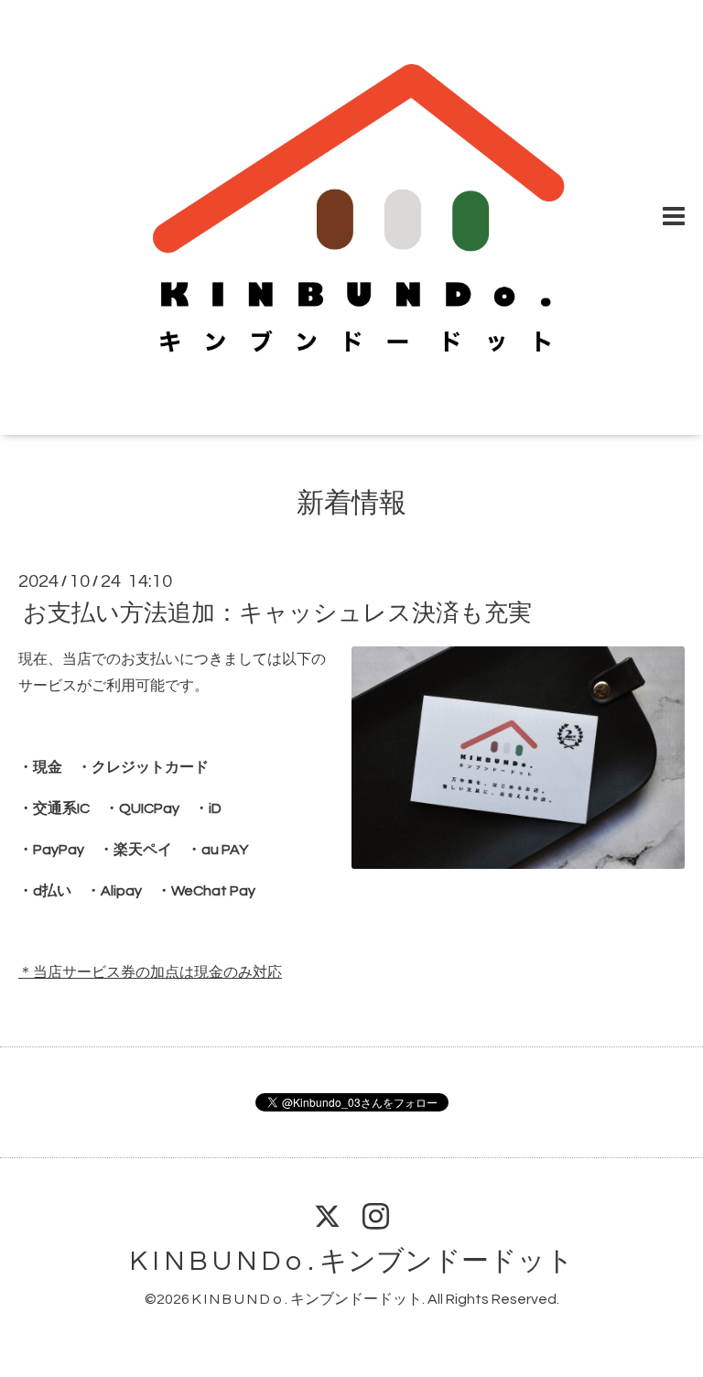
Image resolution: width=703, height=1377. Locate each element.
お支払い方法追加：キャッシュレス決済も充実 (277, 613)
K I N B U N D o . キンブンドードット (352, 1261)
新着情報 (351, 503)
